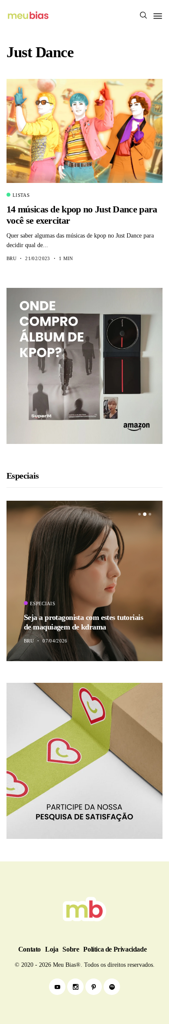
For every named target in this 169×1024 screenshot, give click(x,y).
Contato (29, 949)
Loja (51, 949)
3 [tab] (150, 514)
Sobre (70, 949)
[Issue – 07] (84, 909)
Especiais (42, 603)
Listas (21, 195)
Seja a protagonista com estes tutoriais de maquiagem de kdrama (83, 622)
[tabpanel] (84, 581)
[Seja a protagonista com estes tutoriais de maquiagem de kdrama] (84, 581)
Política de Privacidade (114, 949)
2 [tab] (144, 514)
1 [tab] (139, 514)
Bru (11, 258)
